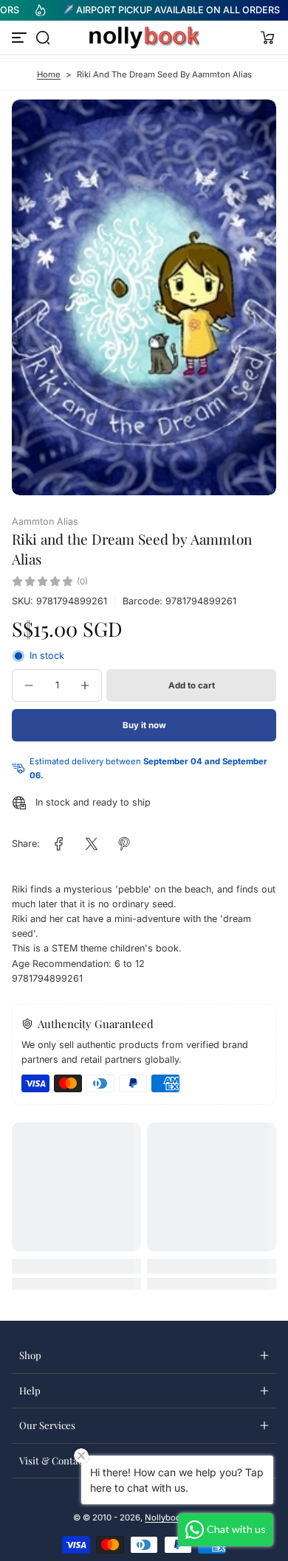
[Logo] (144, 38)
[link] (59, 844)
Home (49, 74)
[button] (42, 37)
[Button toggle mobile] (21, 37)
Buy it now (144, 725)
